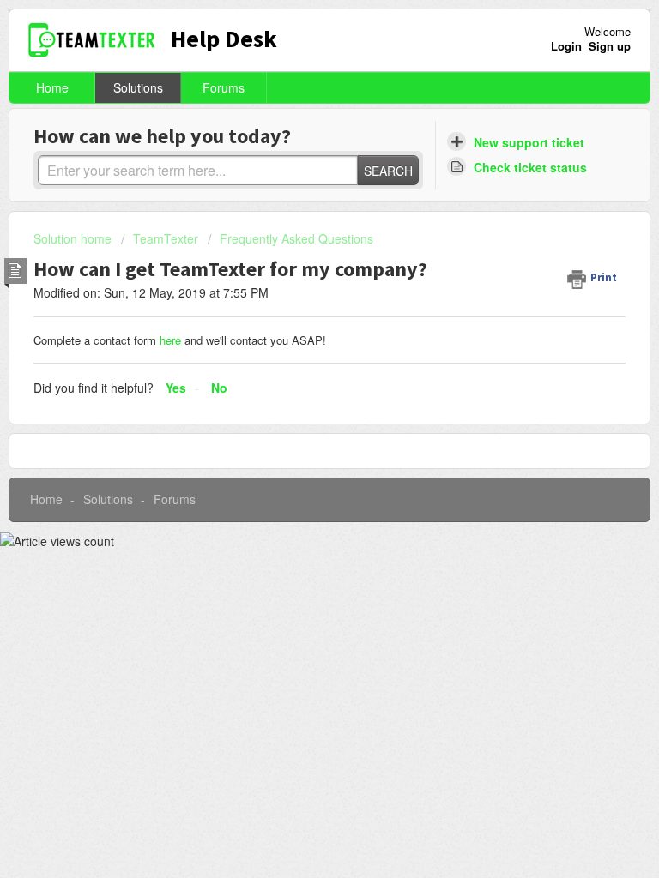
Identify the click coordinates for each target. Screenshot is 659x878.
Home (52, 87)
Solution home (74, 238)
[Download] (297, 426)
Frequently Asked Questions (296, 238)
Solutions (138, 87)
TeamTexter (165, 238)
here (172, 340)
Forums (224, 87)
